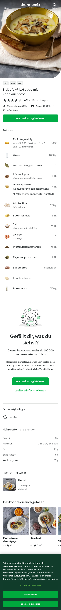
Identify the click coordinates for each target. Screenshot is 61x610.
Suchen (54, 8)
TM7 (6, 83)
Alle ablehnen (30, 594)
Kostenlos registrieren (30, 118)
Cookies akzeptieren (30, 604)
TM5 (20, 83)
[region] (30, 582)
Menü (6, 8)
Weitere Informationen (30, 390)
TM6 (13, 83)
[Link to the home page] (30, 6)
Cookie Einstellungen (30, 585)
